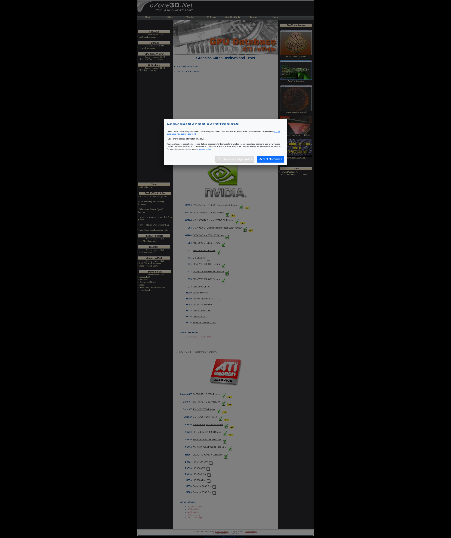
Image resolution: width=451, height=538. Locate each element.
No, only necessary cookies (235, 159)
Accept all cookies (270, 159)
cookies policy (205, 149)
